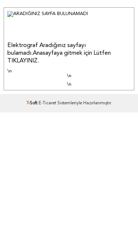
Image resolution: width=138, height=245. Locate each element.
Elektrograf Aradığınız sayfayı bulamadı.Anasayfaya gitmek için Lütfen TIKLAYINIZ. (59, 53)
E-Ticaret (47, 103)
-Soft (32, 103)
